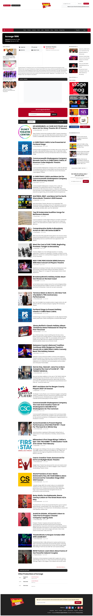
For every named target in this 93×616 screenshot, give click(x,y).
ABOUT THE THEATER (50, 48)
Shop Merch (7, 5)
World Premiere (35, 577)
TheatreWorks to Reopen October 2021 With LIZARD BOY (49, 536)
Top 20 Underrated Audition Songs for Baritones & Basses (49, 213)
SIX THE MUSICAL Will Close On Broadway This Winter (9, 76)
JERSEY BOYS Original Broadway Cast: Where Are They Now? (9, 87)
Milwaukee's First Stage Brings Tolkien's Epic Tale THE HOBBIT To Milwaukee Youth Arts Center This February (50, 441)
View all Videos (72, 77)
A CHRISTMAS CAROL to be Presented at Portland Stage (49, 143)
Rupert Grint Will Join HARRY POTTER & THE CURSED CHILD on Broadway (9, 54)
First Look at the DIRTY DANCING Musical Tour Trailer (84, 65)
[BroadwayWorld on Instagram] (69, 607)
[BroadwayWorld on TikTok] (75, 607)
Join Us (64, 610)
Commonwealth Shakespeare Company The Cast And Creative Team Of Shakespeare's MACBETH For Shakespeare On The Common (50, 406)
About (56, 610)
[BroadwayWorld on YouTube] (81, 607)
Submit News (70, 610)
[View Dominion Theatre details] (30, 59)
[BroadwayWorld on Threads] (78, 607)
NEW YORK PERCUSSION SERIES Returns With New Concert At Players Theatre (49, 262)
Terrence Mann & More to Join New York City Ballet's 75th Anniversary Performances (49, 295)
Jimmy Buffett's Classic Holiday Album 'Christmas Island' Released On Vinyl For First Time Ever (49, 327)
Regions (76, 610)
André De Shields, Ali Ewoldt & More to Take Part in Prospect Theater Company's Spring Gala (49, 515)
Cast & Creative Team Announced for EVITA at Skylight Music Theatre (48, 459)
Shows (29, 30)
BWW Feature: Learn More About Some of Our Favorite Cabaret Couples (50, 552)
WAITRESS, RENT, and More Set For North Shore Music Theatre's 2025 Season (49, 197)
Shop (52, 30)
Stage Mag (62, 30)
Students (47, 30)
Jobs (42, 30)
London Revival (35, 581)
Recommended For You (74, 132)
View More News (60, 567)
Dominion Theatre (51, 47)
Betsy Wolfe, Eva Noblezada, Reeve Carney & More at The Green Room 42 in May (49, 497)
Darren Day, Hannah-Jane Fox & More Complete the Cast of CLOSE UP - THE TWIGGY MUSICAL (49, 369)
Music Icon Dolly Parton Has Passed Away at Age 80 (9, 65)
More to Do (36, 50)
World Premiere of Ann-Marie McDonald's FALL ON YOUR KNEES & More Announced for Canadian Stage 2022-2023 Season (49, 477)
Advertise (52, 610)
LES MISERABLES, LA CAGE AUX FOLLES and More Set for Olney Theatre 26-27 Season (50, 127)
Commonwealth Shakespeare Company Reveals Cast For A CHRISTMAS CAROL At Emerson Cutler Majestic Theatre (50, 160)
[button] (89, 30)
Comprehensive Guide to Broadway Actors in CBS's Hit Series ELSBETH (48, 229)
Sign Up (54, 114)
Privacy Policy (79, 612)
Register (78, 30)
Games (56, 30)
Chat (38, 30)
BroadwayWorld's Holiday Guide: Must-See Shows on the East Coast (49, 278)
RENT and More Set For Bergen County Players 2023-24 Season (48, 387)
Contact (60, 610)
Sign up (86, 181)
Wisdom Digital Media (61, 612)
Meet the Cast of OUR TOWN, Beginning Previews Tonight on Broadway (49, 245)
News (24, 30)
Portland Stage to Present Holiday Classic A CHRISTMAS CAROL (47, 310)
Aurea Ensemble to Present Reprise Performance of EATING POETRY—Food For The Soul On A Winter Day (49, 425)
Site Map (81, 610)
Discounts (85, 126)
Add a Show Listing (16, 5)
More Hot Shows (74, 126)
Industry (34, 30)
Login (84, 30)
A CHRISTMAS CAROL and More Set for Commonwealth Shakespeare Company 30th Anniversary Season (50, 178)
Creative (23, 47)
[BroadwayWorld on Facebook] (66, 607)
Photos (23, 50)
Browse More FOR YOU (79, 168)
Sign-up (79, 3)
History (35, 47)
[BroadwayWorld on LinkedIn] (72, 607)
